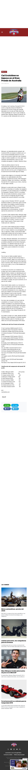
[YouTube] (17, 749)
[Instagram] (14, 749)
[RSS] (20, 749)
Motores (4, 71)
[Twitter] (8, 749)
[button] (2, 32)
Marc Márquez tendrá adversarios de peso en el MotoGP (13, 671)
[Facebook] (11, 749)
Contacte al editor (8, 754)
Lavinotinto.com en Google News (13, 752)
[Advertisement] (14, 14)
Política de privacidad (19, 754)
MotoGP (4, 397)
